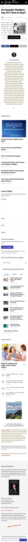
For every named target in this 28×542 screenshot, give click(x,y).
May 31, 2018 (4, 158)
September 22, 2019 (6, 174)
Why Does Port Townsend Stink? (15, 325)
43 (9, 158)
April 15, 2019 (4, 143)
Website (3, 232)
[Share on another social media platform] (23, 46)
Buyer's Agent (5, 136)
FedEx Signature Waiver (11, 331)
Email (3, 225)
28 (9, 143)
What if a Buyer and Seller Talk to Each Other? (16, 279)
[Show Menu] (2, 2)
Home (2, 7)
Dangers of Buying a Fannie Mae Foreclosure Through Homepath (17, 294)
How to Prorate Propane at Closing (15, 387)
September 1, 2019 (5, 151)
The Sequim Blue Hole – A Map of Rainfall (17, 286)
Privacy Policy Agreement (8, 239)
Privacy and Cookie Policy (12, 540)
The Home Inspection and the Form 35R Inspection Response (16, 317)
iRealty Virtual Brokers (11, 3)
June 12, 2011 (18, 17)
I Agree (23, 540)
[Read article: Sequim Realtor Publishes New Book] (14, 128)
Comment (4, 199)
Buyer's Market (8, 7)
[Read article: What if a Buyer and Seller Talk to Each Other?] (14, 352)
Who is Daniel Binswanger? (11, 156)
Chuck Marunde (9, 17)
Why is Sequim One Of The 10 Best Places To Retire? (17, 309)
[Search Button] (26, 2)
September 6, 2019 (5, 166)
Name (3, 218)
